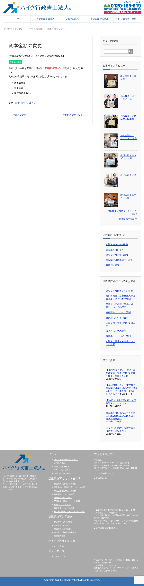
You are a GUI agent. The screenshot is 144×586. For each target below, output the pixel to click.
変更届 (24, 103)
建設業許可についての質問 (119, 291)
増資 (17, 103)
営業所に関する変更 (73, 115)
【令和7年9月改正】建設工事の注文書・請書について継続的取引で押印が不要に (120, 373)
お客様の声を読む (128, 219)
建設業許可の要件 (115, 250)
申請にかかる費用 (100, 18)
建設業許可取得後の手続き (119, 260)
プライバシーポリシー (63, 470)
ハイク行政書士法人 (44, 18)
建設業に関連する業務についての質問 (69, 512)
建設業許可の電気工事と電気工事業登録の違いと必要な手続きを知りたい (120, 415)
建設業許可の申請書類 (117, 255)
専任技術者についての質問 (65, 491)
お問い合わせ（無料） (127, 18)
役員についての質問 (116, 331)
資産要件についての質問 (118, 312)
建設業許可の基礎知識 (117, 244)
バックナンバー (60, 546)
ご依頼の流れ (72, 18)
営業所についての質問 (117, 317)
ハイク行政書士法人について (66, 460)
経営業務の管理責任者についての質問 (69, 487)
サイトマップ (59, 556)
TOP (16, 18)
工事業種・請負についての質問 (67, 501)
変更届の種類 (15, 62)
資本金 (32, 103)
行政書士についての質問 (118, 336)
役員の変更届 (19, 115)
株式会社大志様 (128, 175)
